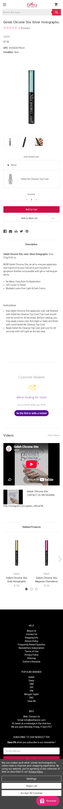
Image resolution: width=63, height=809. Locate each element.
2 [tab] (31, 589)
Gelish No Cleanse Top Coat (35, 179)
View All (31, 701)
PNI (31, 691)
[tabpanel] (17, 561)
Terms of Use (31, 651)
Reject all (31, 786)
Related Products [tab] (31, 527)
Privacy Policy (31, 654)
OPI (31, 687)
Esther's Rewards (31, 661)
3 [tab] (36, 589)
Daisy (31, 680)
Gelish (31, 677)
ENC (31, 697)
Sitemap (31, 658)
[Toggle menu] (4, 4)
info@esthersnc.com (35, 720)
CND (31, 684)
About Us (31, 631)
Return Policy (31, 641)
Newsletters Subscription (31, 648)
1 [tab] (26, 589)
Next (60, 559)
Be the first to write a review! (31, 413)
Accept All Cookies (32, 793)
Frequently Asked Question (31, 644)
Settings (31, 778)
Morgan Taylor (31, 694)
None (13, 165)
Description (31, 244)
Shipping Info (31, 637)
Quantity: (31, 194)
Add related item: (32, 157)
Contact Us (31, 634)
